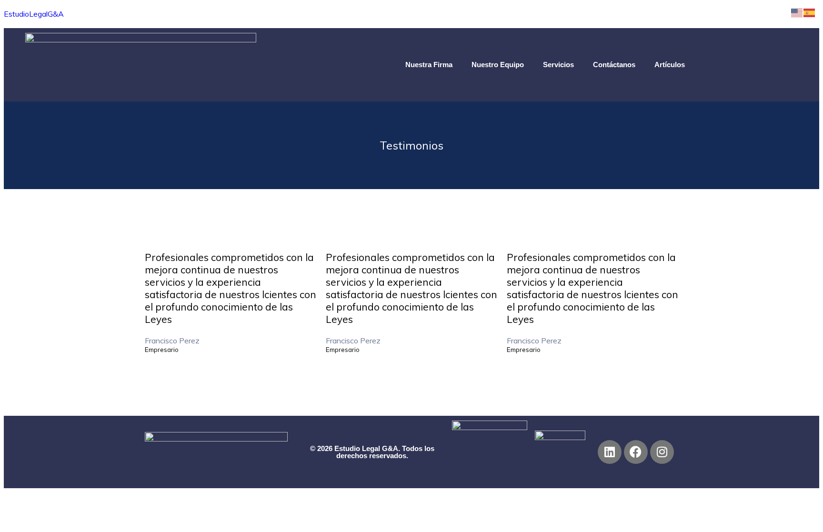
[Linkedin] (610, 452)
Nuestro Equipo (498, 64)
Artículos (669, 64)
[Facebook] (636, 452)
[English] (797, 12)
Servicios (558, 64)
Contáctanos (614, 64)
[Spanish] (809, 12)
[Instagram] (662, 452)
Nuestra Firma (428, 64)
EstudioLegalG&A (34, 14)
